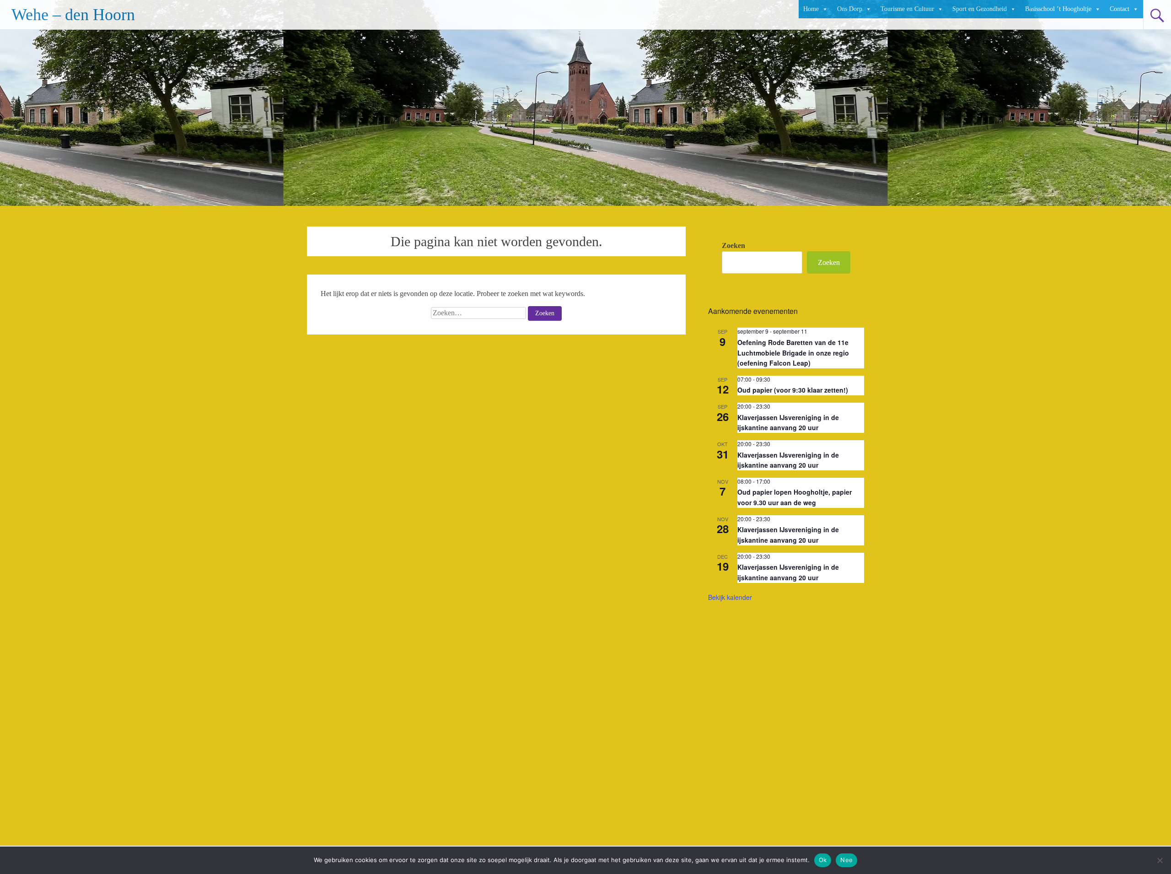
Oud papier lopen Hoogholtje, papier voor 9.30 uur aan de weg (794, 497)
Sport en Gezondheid (979, 8)
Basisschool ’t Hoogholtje (1058, 8)
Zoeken (733, 245)
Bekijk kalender (730, 597)
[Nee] (1159, 860)
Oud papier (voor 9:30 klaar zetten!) (792, 389)
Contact (1119, 8)
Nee (846, 859)
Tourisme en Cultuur (907, 8)
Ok (823, 859)
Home (811, 8)
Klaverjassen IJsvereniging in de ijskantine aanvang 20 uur (788, 422)
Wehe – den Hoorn (73, 14)
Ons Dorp (849, 8)
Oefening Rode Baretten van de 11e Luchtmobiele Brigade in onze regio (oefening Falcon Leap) (793, 352)
